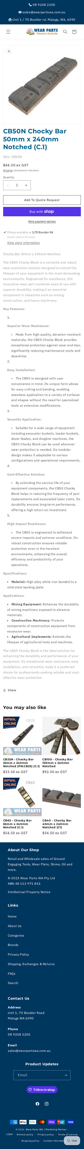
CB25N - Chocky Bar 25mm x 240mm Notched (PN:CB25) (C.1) (21, 763)
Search (13, 983)
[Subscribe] (65, 1075)
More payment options (42, 221)
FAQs (12, 973)
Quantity (8, 177)
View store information (23, 243)
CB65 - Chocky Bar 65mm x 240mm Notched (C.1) (17, 824)
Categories (16, 935)
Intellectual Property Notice (29, 892)
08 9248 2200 (19, 1034)
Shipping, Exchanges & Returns (31, 964)
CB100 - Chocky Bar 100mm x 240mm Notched (57, 763)
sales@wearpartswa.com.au (29, 1051)
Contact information (55, 1140)
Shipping (8, 170)
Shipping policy (30, 1140)
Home (12, 916)
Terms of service (68, 1134)
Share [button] (12, 690)
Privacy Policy (18, 954)
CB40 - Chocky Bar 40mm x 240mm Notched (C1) (57, 824)
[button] (8, 31)
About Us (15, 926)
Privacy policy (46, 1134)
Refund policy (25, 1134)
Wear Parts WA (34, 1129)
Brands (13, 945)
